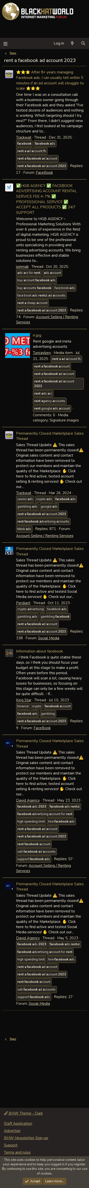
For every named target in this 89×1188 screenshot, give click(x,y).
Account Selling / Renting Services (44, 535)
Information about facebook (39, 651)
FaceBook (44, 172)
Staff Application (18, 1123)
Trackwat (23, 137)
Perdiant (23, 602)
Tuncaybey (42, 352)
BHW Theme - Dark (25, 1113)
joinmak (22, 266)
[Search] (83, 43)
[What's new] (72, 43)
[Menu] (5, 43)
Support (11, 1145)
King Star (23, 700)
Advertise (12, 1130)
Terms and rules (17, 1152)
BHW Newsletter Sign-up (26, 1137)
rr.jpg (37, 335)
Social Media (48, 638)
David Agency (28, 800)
